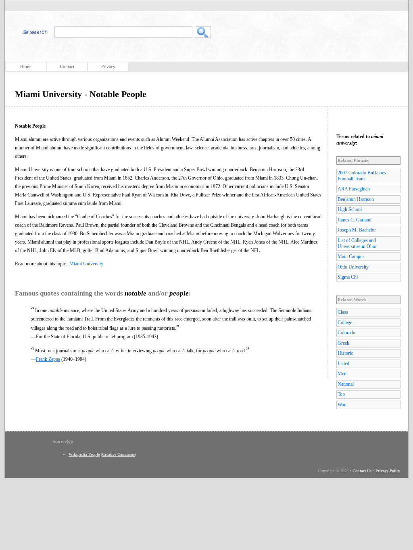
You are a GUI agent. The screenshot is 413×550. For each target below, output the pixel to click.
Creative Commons (118, 454)
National (346, 384)
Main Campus (351, 256)
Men (342, 373)
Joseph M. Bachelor (357, 230)
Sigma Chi (348, 277)
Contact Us (362, 471)
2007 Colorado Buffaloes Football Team (362, 176)
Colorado (346, 332)
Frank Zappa (48, 359)
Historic (345, 353)
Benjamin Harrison (356, 199)
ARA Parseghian (354, 189)
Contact (67, 66)
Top (341, 394)
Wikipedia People (84, 454)
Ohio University (353, 267)
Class (343, 312)
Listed (343, 363)
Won (342, 404)
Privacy (108, 66)
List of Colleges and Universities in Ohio (357, 243)
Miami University (86, 264)
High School (350, 209)
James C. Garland (354, 220)
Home (25, 66)
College (345, 322)
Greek (343, 343)
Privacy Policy (387, 471)
